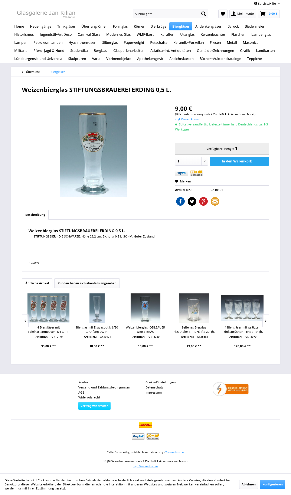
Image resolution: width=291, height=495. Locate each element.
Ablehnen (249, 484)
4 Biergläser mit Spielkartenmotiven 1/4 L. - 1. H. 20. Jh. (48, 329)
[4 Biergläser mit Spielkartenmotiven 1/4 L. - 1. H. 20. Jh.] (48, 308)
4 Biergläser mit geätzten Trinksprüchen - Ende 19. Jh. (242, 329)
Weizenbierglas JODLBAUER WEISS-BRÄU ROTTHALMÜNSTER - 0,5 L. (145, 329)
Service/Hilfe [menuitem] (267, 3)
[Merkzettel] (223, 14)
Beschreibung (35, 215)
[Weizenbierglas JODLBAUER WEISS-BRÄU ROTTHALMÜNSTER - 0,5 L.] (145, 308)
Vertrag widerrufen (94, 406)
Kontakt (83, 382)
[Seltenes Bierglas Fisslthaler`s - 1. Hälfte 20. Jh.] (194, 308)
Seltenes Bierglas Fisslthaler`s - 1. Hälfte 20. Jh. (194, 329)
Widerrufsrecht (89, 397)
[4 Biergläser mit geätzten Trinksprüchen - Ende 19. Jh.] (242, 308)
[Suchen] (203, 14)
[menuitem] (170, 14)
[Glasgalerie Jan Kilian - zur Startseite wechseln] (45, 15)
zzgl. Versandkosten (187, 119)
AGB (81, 392)
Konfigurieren (272, 484)
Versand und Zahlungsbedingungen (104, 387)
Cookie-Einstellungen (161, 382)
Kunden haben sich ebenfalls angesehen (87, 283)
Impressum (154, 392)
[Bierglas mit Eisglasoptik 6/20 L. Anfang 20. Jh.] (97, 308)
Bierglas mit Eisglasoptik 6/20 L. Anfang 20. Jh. (97, 329)
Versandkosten (174, 452)
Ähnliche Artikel (37, 283)
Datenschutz (154, 387)
